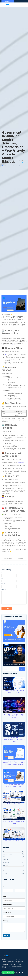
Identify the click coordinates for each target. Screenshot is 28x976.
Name (3, 572)
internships (21, 462)
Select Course (7, 912)
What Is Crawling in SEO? (14, 804)
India (12, 345)
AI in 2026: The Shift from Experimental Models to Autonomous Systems (14, 739)
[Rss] (22, 972)
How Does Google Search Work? (14, 840)
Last (16, 893)
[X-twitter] (17, 972)
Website (3, 583)
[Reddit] (19, 972)
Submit (6, 935)
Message (4, 589)
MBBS (5, 354)
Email (3, 578)
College (5, 165)
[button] (8, 972)
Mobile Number (8, 904)
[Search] (22, 669)
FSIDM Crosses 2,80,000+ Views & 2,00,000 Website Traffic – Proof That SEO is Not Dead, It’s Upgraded (14, 762)
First (4, 893)
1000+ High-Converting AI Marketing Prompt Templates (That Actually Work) (14, 715)
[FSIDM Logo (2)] (7, 5)
